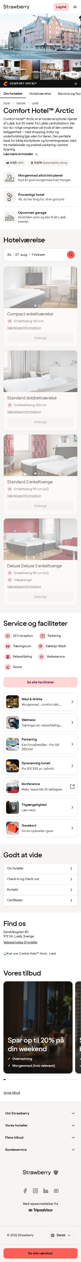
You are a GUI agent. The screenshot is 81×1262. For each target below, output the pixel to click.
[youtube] (56, 1190)
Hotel (6, 103)
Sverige (20, 103)
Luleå (35, 103)
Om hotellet (12, 93)
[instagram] (35, 1190)
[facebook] (25, 1190)
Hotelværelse (40, 93)
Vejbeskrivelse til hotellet (20, 942)
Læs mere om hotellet (18, 154)
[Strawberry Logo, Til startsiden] (16, 7)
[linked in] (45, 1190)
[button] (40, 287)
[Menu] (75, 7)
